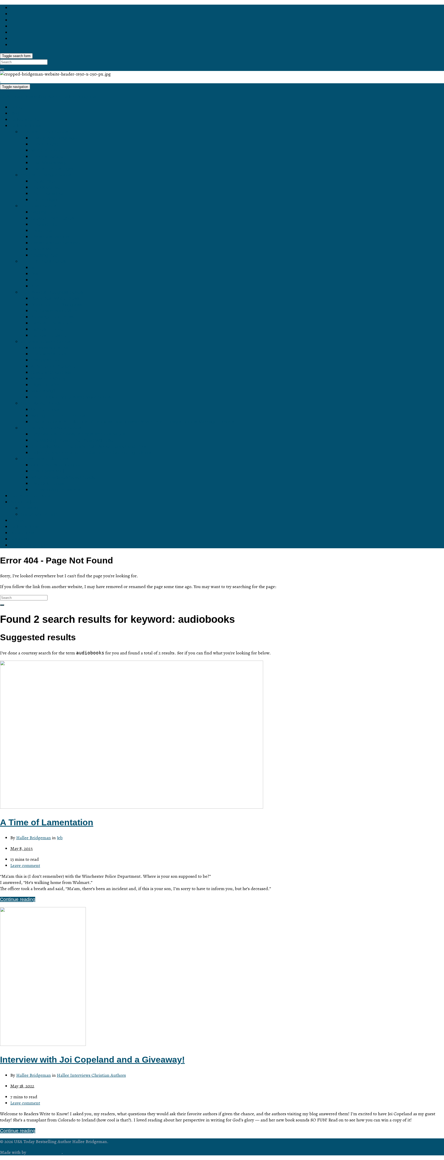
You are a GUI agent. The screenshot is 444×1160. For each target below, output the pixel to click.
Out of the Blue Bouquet (55, 465)
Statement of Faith (39, 514)
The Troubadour (47, 193)
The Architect (44, 181)
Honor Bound (44, 144)
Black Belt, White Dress (55, 298)
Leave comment (25, 865)
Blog (15, 113)
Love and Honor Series (44, 131)
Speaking (20, 539)
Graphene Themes (44, 1152)
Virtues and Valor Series (45, 341)
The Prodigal (44, 199)
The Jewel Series (38, 205)
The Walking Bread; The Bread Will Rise (72, 440)
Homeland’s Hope (49, 354)
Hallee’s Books (25, 125)
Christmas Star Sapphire (56, 242)
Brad (36, 273)
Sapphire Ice (44, 212)
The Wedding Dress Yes (55, 489)
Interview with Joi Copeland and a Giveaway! (92, 1059)
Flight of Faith (45, 384)
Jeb (60, 838)
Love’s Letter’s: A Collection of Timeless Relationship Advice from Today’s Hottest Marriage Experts (132, 421)
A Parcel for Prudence (53, 366)
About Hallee (23, 502)
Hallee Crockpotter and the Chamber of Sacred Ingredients (91, 452)
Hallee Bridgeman (33, 838)
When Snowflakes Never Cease (63, 477)
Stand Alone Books (40, 403)
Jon (34, 279)
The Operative (45, 187)
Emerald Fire (44, 224)
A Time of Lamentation (46, 822)
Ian (34, 267)
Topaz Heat (42, 230)
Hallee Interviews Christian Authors (91, 1075)
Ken (35, 286)
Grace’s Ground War (52, 372)
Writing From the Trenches (58, 415)
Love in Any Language (54, 138)
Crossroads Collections (44, 458)
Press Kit (30, 508)
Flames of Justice (49, 335)
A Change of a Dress (52, 316)
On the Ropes (45, 409)
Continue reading (17, 899)
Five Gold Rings (47, 483)
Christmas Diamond (51, 236)
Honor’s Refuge (47, 156)
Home (16, 107)
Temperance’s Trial (50, 347)
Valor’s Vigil (43, 391)
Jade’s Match (44, 249)
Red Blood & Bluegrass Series (52, 292)
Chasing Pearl (45, 255)
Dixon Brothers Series (43, 261)
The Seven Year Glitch (54, 310)
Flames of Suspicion (51, 323)
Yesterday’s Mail (47, 471)
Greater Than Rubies (52, 218)
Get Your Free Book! (31, 495)
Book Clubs (22, 532)
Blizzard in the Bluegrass (56, 304)
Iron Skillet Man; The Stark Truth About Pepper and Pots (88, 446)
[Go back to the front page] (0, 80)
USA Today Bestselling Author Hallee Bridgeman (49, 96)
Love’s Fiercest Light (52, 168)
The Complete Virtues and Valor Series (71, 397)
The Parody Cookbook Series (51, 428)
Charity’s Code (46, 360)
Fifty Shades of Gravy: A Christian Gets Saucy (78, 434)
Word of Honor (46, 150)
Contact (18, 520)
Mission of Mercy (48, 378)
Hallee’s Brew (24, 526)
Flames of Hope (47, 329)
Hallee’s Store (24, 119)
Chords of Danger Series (46, 175)
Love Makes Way (48, 162)
